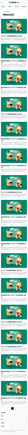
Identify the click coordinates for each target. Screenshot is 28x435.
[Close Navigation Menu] (2, 2)
